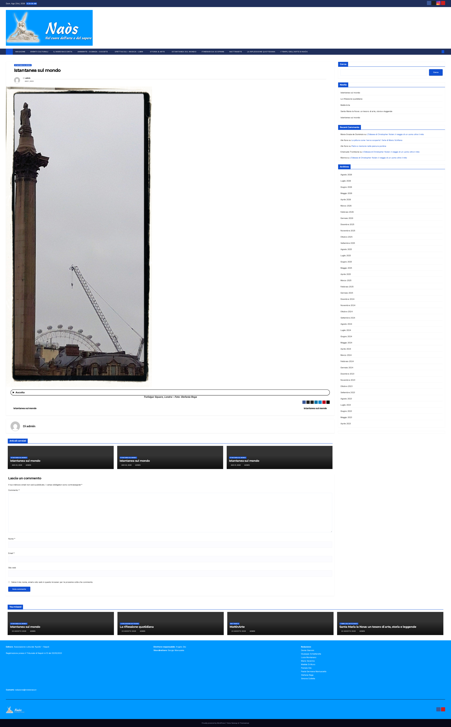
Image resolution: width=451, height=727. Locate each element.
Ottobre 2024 (346, 311)
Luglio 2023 (345, 405)
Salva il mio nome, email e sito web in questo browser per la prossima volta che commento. (52, 582)
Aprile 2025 (345, 274)
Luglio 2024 (345, 330)
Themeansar (244, 723)
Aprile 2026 (345, 199)
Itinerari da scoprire (213, 52)
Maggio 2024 (346, 342)
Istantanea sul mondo (184, 52)
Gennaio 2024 (346, 367)
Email (11, 553)
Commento (14, 490)
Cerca (343, 64)
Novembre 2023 (347, 380)
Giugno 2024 (346, 336)
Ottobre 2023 (346, 386)
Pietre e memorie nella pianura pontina (368, 146)
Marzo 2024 (346, 355)
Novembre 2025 (347, 230)
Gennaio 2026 (346, 218)
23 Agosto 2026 (19, 631)
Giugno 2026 (346, 187)
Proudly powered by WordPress (214, 723)
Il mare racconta (62, 52)
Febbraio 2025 (347, 286)
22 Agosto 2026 (348, 631)
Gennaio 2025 (346, 293)
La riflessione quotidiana (261, 52)
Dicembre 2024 (347, 299)
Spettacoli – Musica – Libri (129, 52)
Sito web (12, 567)
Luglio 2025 (345, 255)
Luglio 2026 (345, 181)
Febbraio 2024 (347, 361)
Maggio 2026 (346, 193)
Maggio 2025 (346, 268)
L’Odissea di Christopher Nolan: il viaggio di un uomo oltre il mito (395, 134)
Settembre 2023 (347, 392)
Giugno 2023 (346, 411)
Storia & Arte (157, 52)
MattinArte (235, 52)
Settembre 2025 (347, 243)
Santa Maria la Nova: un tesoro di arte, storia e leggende (366, 111)
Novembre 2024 (348, 305)
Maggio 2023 (346, 417)
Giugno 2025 (346, 262)
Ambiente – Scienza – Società (93, 52)
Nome (11, 539)
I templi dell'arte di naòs (349, 623)
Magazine (20, 52)
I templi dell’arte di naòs (294, 52)
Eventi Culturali (39, 52)
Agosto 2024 (346, 324)
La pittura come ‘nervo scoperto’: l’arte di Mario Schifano (376, 140)
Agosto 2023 (346, 398)
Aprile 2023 (345, 423)
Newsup (234, 723)
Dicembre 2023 (347, 374)
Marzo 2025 (346, 280)
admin (27, 78)
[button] (439, 51)
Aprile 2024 (345, 349)
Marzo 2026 (346, 206)
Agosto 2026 (346, 174)
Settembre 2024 (347, 318)
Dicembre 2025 (347, 224)
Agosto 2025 (346, 249)
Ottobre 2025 (346, 237)
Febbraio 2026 (347, 212)
